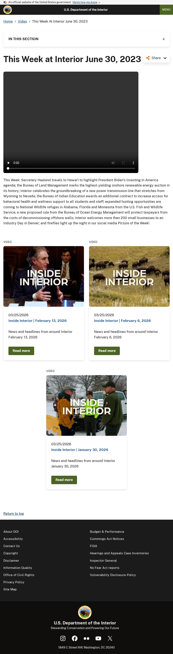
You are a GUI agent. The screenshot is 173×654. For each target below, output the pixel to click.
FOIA (93, 546)
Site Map (10, 589)
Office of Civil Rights (18, 575)
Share (156, 58)
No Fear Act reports (104, 568)
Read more (21, 351)
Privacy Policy (13, 582)
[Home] (7, 9)
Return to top (13, 514)
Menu (166, 9)
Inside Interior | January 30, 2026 (79, 450)
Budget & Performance (107, 531)
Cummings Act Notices (107, 539)
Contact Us (11, 546)
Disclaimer (11, 560)
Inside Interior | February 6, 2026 (122, 321)
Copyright (10, 553)
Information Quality (17, 568)
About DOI (11, 531)
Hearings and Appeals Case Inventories (119, 553)
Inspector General (103, 560)
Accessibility (13, 539)
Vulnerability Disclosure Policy (113, 575)
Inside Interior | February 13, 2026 (37, 321)
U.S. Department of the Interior (86, 9)
